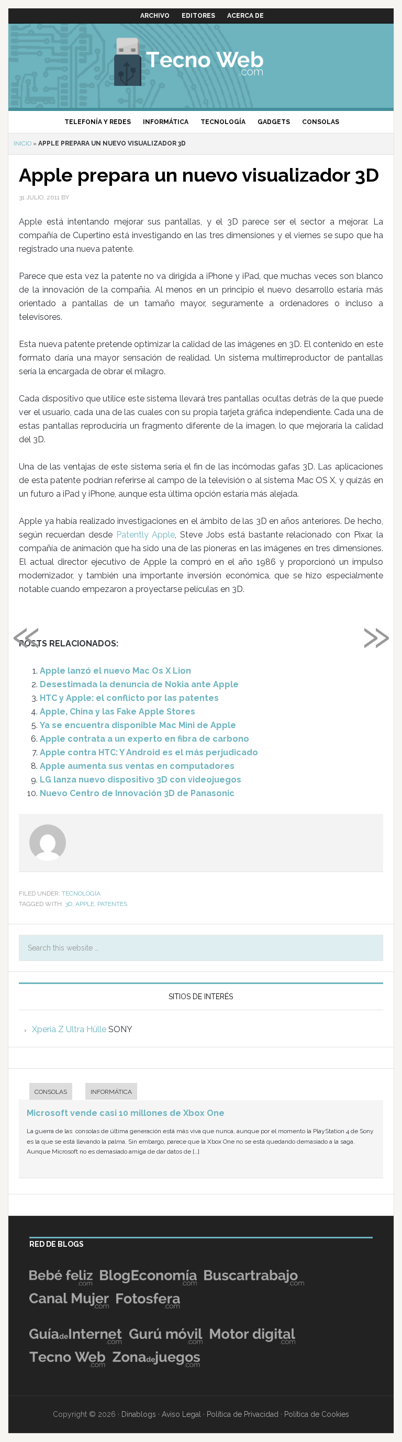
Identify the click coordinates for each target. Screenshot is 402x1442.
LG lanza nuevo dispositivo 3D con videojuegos (140, 780)
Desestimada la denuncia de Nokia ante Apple (139, 684)
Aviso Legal (181, 1414)
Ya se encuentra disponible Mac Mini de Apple (138, 725)
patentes (112, 904)
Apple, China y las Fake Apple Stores (117, 712)
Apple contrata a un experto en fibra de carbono (144, 739)
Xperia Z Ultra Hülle (69, 1029)
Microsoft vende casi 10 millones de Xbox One (126, 1113)
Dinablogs (138, 1414)
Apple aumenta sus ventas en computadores (137, 766)
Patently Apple (145, 535)
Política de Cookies (316, 1414)
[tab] (45, 1093)
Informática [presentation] (111, 1092)
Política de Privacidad (242, 1414)
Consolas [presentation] (51, 1092)
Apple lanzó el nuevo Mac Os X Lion (115, 671)
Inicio (22, 143)
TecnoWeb (201, 60)
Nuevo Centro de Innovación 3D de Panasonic (137, 793)
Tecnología (81, 893)
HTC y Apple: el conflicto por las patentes (129, 698)
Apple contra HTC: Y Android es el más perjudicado (149, 752)
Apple (84, 904)
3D (68, 904)
